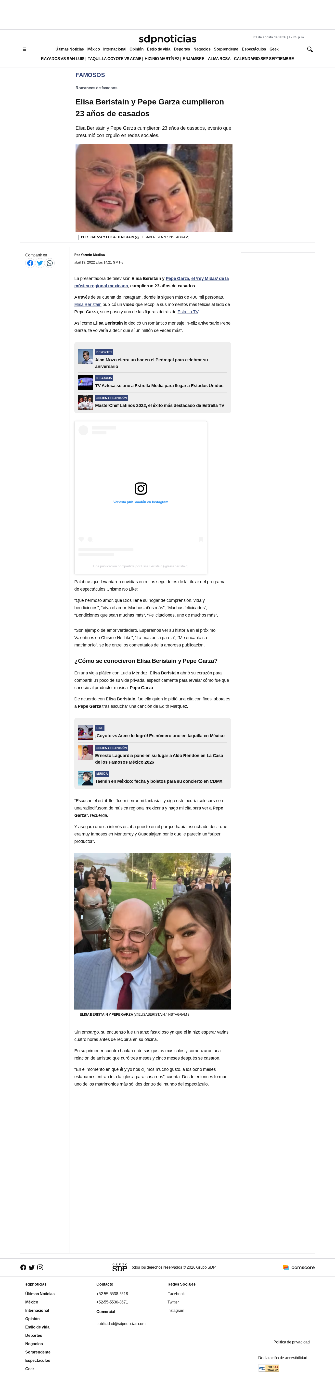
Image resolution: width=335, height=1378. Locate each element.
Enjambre (193, 59)
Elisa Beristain (88, 304)
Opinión (136, 49)
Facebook (176, 1294)
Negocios (201, 49)
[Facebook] (30, 263)
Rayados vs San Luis (62, 59)
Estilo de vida (158, 49)
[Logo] (167, 39)
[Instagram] (40, 1267)
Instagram (176, 1310)
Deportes (182, 49)
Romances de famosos (96, 88)
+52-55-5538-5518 (112, 1294)
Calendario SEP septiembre (264, 59)
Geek (274, 49)
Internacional (114, 49)
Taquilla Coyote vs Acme (114, 59)
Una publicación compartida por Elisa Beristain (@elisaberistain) (141, 566)
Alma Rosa (219, 59)
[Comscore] (299, 1267)
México (93, 49)
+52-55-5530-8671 (112, 1302)
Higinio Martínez (162, 59)
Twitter (173, 1302)
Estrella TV (188, 311)
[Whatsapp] (50, 263)
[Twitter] (40, 263)
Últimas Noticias (69, 49)
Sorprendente (226, 49)
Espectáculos (254, 49)
